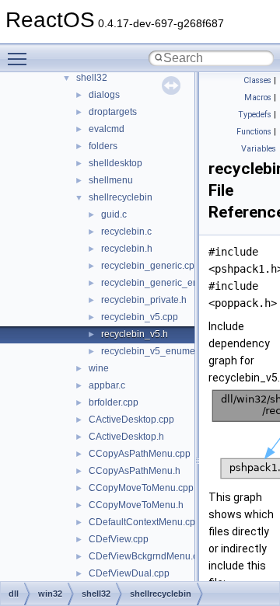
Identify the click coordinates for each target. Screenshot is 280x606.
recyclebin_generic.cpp (150, 265)
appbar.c (107, 385)
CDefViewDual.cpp (129, 573)
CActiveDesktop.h (126, 436)
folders (103, 146)
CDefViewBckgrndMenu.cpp (148, 556)
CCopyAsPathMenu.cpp (140, 453)
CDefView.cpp (119, 539)
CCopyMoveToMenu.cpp (141, 487)
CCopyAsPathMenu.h (134, 470)
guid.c (114, 214)
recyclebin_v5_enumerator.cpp (166, 351)
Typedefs (254, 115)
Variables (258, 149)
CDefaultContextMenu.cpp (145, 522)
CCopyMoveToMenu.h (136, 505)
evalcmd (106, 129)
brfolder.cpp (113, 402)
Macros (257, 97)
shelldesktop (115, 163)
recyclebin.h (126, 248)
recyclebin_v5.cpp (139, 317)
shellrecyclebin (120, 197)
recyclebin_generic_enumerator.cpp (177, 282)
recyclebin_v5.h (134, 334)
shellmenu (111, 180)
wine (99, 368)
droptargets (113, 111)
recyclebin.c (126, 231)
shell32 (91, 77)
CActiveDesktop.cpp (131, 419)
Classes (257, 80)
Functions (253, 132)
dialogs (104, 94)
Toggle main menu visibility (20, 58)
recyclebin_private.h (144, 299)
